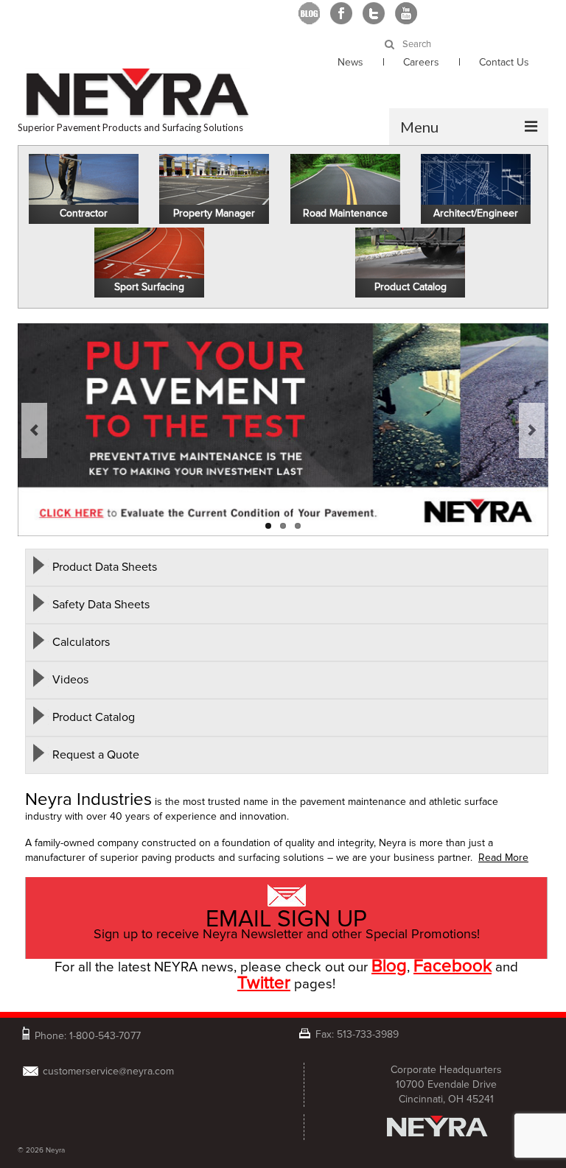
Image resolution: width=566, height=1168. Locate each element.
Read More (503, 857)
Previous (34, 430)
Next (532, 430)
